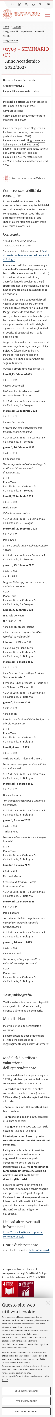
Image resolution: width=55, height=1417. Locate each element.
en (48, 4)
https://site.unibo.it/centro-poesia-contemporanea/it (23, 1235)
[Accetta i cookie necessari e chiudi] (48, 1302)
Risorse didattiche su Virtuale (28, 178)
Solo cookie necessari (26, 1391)
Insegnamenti (10, 40)
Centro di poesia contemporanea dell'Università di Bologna (26, 255)
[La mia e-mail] (40, 4)
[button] (46, 14)
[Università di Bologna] (22, 14)
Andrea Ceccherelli (24, 80)
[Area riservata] (34, 4)
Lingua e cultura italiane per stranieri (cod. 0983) (24, 143)
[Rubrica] (19, 4)
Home (6, 26)
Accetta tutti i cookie (26, 1411)
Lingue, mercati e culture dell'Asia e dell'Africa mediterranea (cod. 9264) (25, 161)
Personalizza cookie (26, 1401)
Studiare (17, 26)
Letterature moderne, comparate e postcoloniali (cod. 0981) (23, 134)
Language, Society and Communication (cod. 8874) (25, 151)
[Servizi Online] (27, 4)
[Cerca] (13, 4)
